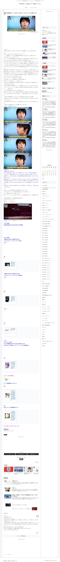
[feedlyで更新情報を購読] (20, 459)
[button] (37, 471)
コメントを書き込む (21, 536)
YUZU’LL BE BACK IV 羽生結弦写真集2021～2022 (13, 329)
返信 (37, 532)
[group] (8, 470)
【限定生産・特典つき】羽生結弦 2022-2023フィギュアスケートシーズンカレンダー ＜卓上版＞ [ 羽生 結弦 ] (13, 264)
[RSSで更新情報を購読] (22, 459)
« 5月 (43, 178)
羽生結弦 (6, 434)
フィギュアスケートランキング (9, 430)
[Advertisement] (21, 41)
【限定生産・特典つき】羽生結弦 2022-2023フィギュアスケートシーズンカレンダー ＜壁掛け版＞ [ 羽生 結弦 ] (13, 298)
